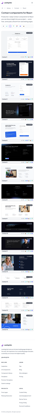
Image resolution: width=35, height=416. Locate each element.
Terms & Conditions (24, 406)
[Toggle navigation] (32, 2)
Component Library (6, 373)
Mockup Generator (6, 396)
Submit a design (5, 383)
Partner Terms (23, 399)
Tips (20, 366)
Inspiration (4, 366)
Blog (20, 369)
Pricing (21, 376)
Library (9, 8)
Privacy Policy (23, 402)
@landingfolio (5, 357)
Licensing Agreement (25, 396)
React (24, 8)
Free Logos (4, 392)
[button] (17, 44)
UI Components (5, 369)
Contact (16, 8)
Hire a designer (23, 373)
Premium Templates (7, 380)
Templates (4, 376)
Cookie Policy (23, 392)
